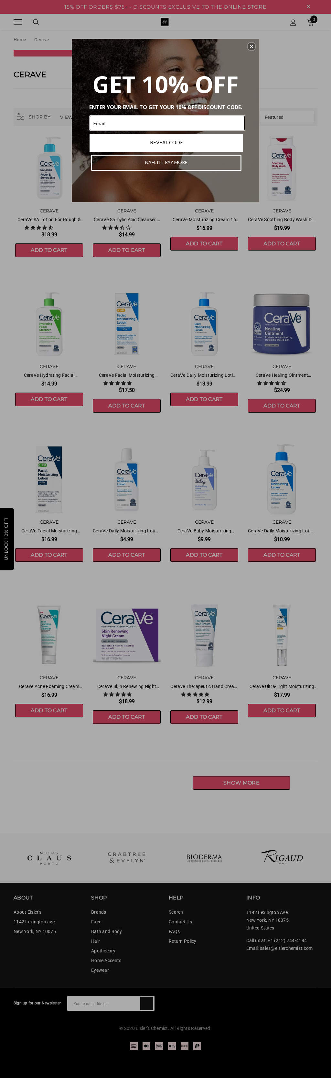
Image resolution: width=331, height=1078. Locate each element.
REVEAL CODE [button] (166, 142)
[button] (251, 46)
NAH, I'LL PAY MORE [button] (166, 162)
